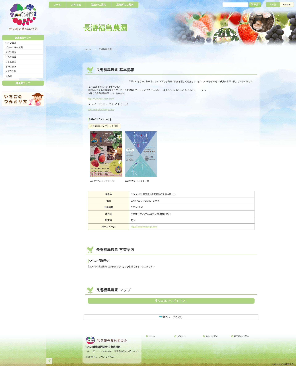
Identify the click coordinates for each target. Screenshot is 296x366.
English (286, 4)
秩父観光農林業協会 (23, 17)
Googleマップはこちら (172, 300)
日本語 (272, 4)
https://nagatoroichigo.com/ (101, 109)
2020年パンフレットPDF (105, 126)
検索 (256, 4)
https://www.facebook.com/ (101, 98)
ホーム (88, 49)
